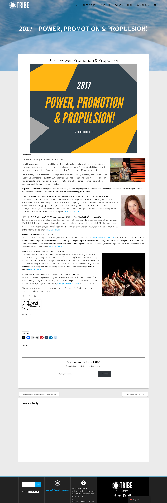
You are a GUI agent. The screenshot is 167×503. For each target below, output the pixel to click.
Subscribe (104, 374)
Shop (130, 5)
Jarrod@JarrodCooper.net (57, 490)
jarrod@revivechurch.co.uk (67, 283)
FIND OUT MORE (72, 211)
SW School (143, 5)
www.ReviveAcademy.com (102, 237)
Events (119, 5)
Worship (106, 5)
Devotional (90, 5)
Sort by (25, 491)
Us (77, 5)
